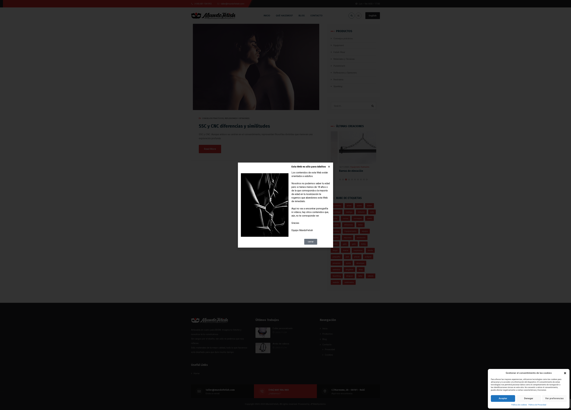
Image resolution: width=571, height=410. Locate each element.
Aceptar (503, 398)
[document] (285, 205)
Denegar (528, 398)
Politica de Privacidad (537, 405)
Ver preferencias (554, 398)
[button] (565, 373)
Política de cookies (519, 405)
